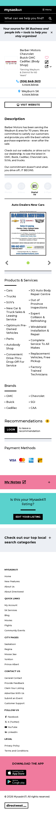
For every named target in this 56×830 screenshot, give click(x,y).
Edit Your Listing (28, 516)
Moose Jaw (10, 654)
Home (7, 576)
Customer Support (14, 703)
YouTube (12, 727)
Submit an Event (13, 698)
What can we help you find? (24, 18)
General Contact (13, 678)
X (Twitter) (13, 722)
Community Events (14, 630)
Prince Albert (11, 664)
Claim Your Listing (14, 688)
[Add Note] (48, 62)
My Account (10, 605)
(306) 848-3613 (30, 81)
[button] (47, 9)
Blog (6, 615)
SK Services (10, 610)
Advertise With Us (14, 693)
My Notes (12, 482)
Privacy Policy (12, 745)
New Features (12, 581)
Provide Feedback (14, 683)
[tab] (34, 189)
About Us (9, 586)
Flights (8, 625)
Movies (8, 620)
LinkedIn (12, 732)
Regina (8, 649)
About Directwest (14, 591)
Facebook (12, 717)
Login (11, 429)
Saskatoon (10, 644)
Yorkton (8, 659)
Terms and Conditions (16, 750)
